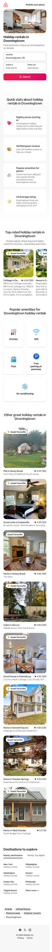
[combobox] (25, 58)
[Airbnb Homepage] (5, 4)
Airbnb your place (35, 4)
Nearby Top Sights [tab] (36, 855)
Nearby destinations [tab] (13, 855)
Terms (30, 938)
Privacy (20, 938)
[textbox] (14, 68)
